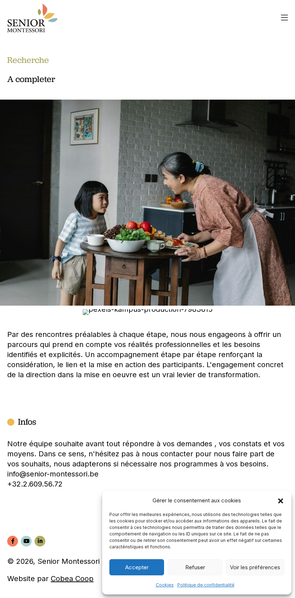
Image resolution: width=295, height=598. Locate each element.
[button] (280, 500)
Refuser (195, 567)
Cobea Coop (72, 578)
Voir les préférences (255, 567)
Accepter (137, 567)
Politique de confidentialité (206, 585)
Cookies (165, 585)
